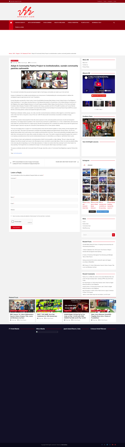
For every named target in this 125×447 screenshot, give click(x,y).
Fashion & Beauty (20, 22)
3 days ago (13, 320)
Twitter (104, 1)
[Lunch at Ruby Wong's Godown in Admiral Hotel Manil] (94, 180)
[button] (101, 99)
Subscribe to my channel (99, 95)
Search (113, 234)
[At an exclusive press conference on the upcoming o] (103, 205)
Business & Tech (96, 22)
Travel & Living (19, 27)
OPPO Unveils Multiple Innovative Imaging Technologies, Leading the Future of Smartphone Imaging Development (26, 162)
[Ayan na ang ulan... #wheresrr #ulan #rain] (86, 205)
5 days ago (94, 320)
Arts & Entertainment (34, 22)
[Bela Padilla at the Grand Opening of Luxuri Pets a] (103, 197)
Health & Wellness (59, 22)
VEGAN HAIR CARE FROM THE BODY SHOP (66, 161)
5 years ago (14, 62)
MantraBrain (64, 444)
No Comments (33, 62)
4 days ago (40, 318)
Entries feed (85, 223)
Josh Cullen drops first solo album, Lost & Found (98, 294)
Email (115, 1)
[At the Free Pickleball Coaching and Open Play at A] (103, 172)
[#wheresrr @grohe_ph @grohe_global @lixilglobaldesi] (103, 189)
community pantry (17, 153)
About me (85, 62)
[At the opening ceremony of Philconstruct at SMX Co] (86, 172)
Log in (84, 221)
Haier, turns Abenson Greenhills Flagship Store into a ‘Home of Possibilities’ (101, 316)
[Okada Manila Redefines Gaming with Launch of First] (111, 205)
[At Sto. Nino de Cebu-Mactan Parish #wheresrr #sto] (94, 172)
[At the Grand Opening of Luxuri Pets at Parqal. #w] (86, 197)
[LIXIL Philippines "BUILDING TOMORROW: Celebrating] (94, 189)
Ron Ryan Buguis (23, 62)
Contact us (85, 64)
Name (12, 197)
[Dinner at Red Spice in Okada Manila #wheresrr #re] (94, 205)
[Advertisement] (62, 42)
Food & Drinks (47, 22)
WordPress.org (86, 228)
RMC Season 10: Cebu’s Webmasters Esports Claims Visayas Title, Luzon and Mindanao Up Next (21, 316)
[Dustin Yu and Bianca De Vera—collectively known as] (111, 197)
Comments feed (86, 226)
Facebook (100, 1)
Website (13, 209)
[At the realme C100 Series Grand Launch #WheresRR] (86, 189)
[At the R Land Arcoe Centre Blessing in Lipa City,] (86, 180)
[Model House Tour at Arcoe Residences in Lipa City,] (111, 172)
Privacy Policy (86, 67)
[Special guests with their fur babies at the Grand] (94, 197)
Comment (13, 178)
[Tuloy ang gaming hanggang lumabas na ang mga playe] (111, 189)
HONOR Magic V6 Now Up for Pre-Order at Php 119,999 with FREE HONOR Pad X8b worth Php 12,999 (75, 316)
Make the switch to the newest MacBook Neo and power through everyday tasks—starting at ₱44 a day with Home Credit (98, 278)
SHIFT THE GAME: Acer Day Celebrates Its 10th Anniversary (47, 315)
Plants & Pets (85, 22)
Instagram (110, 1)
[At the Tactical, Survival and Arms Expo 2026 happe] (111, 180)
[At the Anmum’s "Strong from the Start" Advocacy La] (103, 180)
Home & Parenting (73, 22)
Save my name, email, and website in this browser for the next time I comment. (31, 216)
